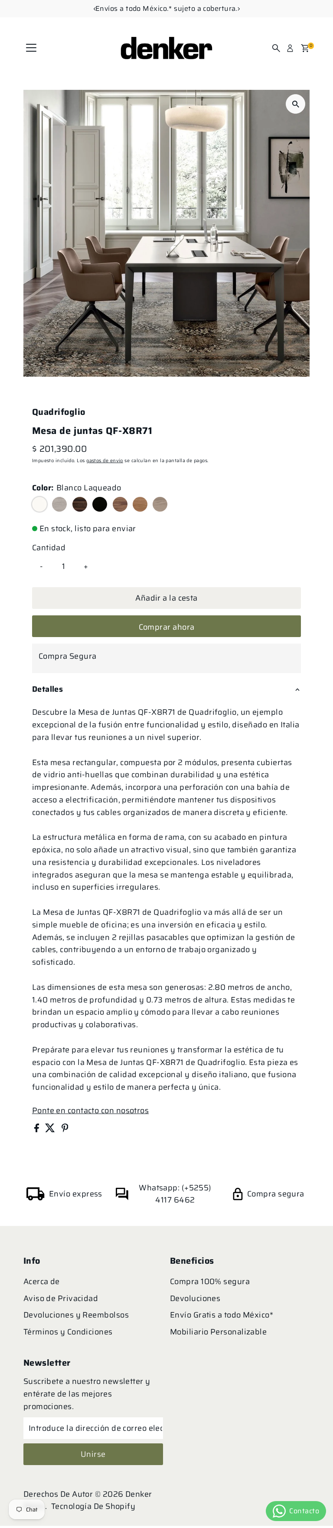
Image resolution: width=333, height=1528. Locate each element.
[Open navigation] (31, 48)
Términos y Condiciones (68, 1332)
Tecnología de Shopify (93, 1506)
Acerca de (41, 1281)
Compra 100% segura (210, 1281)
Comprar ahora (167, 627)
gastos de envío (104, 460)
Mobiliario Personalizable (218, 1332)
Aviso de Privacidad (60, 1298)
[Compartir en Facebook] (37, 1130)
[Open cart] (305, 48)
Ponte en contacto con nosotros (90, 1110)
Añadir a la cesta (166, 598)
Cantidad (49, 548)
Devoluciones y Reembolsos (76, 1315)
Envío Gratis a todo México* (221, 1315)
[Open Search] (276, 48)
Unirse (93, 1454)
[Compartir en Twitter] (51, 1130)
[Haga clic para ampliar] (295, 104)
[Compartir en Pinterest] (65, 1130)
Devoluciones (195, 1298)
